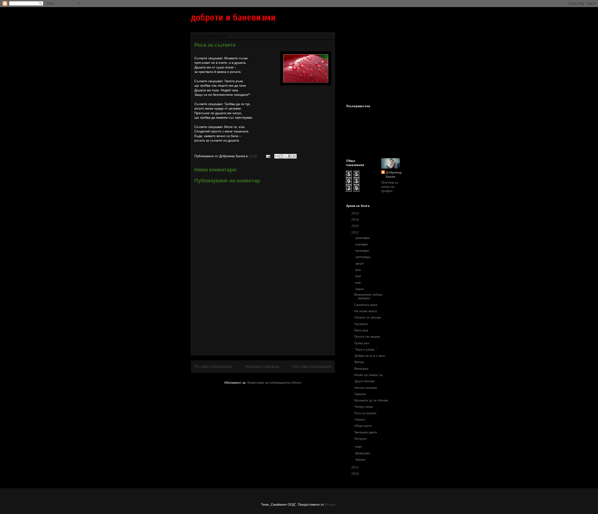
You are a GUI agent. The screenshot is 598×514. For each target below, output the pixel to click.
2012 (355, 232)
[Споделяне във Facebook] (290, 156)
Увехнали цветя (365, 432)
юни (358, 276)
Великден (361, 368)
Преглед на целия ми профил (389, 186)
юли (358, 270)
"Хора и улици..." (366, 349)
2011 (355, 467)
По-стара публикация (311, 366)
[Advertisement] (263, 322)
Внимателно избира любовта (368, 296)
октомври (362, 250)
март (359, 446)
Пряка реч (361, 343)
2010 (355, 473)
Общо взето (363, 426)
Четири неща (363, 406)
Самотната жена (365, 305)
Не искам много (365, 311)
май (358, 282)
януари (360, 459)
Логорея (360, 438)
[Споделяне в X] (285, 156)
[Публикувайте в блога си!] (281, 156)
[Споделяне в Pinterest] (294, 156)
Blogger (330, 504)
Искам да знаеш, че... (369, 375)
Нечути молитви (365, 388)
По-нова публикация (213, 366)
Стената (359, 419)
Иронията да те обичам (371, 400)
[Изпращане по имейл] (276, 156)
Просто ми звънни (367, 336)
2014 (355, 219)
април (360, 289)
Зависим (360, 394)
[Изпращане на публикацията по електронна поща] (267, 156)
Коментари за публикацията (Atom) (274, 382)
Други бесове (364, 381)
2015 (355, 213)
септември (363, 257)
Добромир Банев (394, 174)
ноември (362, 244)
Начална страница (262, 366)
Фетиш (359, 362)
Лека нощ (361, 330)
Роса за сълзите (365, 413)
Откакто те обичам (367, 317)
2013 (355, 226)
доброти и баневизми (233, 17)
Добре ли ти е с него (369, 356)
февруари (363, 453)
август (360, 263)
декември (363, 238)
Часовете (361, 324)
